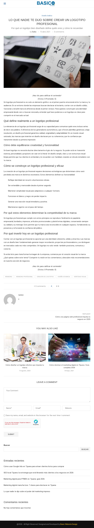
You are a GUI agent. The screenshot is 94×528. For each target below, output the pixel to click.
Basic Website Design (68, 524)
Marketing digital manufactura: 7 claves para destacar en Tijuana (30, 485)
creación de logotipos (45, 276)
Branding (8, 276)
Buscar (7, 445)
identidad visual (80, 276)
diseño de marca (64, 276)
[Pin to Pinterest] (56, 286)
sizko (34, 32)
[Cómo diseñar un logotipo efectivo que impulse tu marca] (25, 348)
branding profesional (24, 276)
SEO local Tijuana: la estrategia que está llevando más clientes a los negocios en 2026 (38, 473)
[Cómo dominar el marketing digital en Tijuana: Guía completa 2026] (69, 348)
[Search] (89, 3)
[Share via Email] (58, 286)
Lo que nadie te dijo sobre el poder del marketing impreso (27, 491)
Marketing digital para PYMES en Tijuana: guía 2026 (24, 479)
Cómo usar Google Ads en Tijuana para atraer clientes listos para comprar (34, 466)
